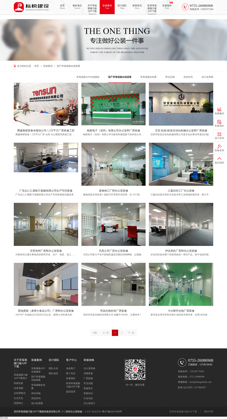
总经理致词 (19, 393)
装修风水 (88, 388)
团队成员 (53, 373)
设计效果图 (207, 77)
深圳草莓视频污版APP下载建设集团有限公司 (37, 411)
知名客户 (70, 368)
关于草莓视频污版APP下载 (92, 9)
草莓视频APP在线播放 (87, 77)
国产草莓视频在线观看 (68, 66)
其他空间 (188, 77)
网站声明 (208, 411)
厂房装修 (88, 378)
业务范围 (18, 388)
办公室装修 (89, 368)
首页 (62, 6)
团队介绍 (53, 368)
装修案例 (107, 6)
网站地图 (4, 418)
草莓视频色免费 (148, 77)
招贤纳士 (18, 403)
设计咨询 (219, 138)
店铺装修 (88, 373)
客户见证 (70, 373)
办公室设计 (89, 403)
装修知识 (88, 393)
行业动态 (88, 398)
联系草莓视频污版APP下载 (152, 9)
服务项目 (77, 6)
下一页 (131, 333)
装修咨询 (219, 150)
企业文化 (18, 398)
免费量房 (219, 113)
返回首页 (70, 391)
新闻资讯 (137, 6)
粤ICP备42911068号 (112, 411)
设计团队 (122, 6)
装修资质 (18, 383)
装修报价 (167, 6)
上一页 (106, 333)
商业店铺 (170, 77)
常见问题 (88, 383)
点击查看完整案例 (46, 104)
